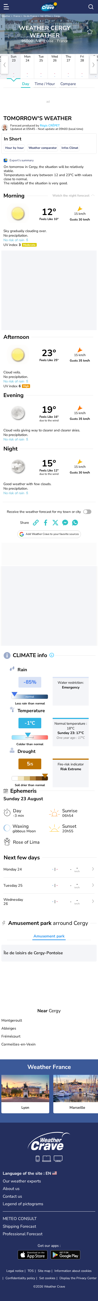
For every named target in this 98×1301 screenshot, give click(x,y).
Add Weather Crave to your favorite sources (52, 534)
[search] (91, 6)
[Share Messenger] (65, 523)
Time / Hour (45, 83)
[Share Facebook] (46, 523)
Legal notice (14, 1271)
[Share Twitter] (55, 523)
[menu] (7, 6)
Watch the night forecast (71, 195)
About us (11, 1188)
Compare (68, 83)
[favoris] (89, 31)
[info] (51, 655)
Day (25, 83)
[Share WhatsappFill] (75, 523)
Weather (5, 16)
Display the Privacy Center (78, 1278)
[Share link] (36, 523)
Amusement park (49, 936)
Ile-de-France (30, 16)
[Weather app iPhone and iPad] (32, 1255)
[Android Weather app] (65, 1255)
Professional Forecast (22, 1234)
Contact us (12, 1196)
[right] (93, 65)
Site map (44, 1271)
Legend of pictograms (23, 1204)
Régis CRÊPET (50, 126)
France (16, 16)
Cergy (57, 16)
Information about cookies (73, 1271)
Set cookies (47, 1278)
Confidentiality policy (20, 1278)
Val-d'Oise (45, 16)
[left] (4, 65)
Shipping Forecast (19, 1226)
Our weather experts (22, 1181)
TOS (31, 1271)
